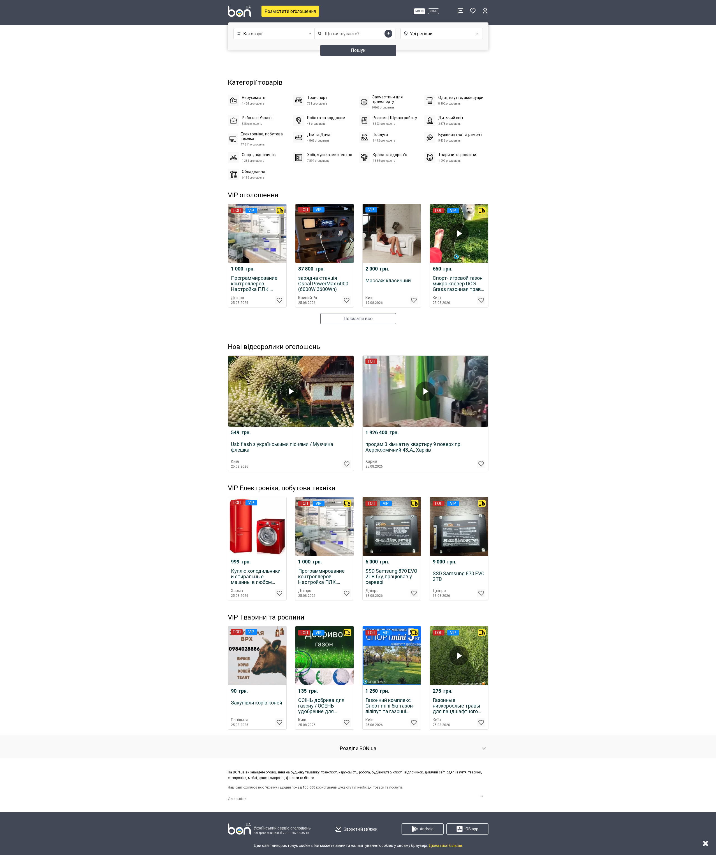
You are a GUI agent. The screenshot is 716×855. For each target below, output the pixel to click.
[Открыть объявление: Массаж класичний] (392, 233)
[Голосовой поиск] (388, 34)
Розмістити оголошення (290, 11)
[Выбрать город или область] (436, 34)
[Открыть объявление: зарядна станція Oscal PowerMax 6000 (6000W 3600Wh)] (324, 233)
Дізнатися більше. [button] (446, 845)
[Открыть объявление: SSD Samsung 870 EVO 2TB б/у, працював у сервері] (392, 526)
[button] (273, 34)
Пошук (358, 50)
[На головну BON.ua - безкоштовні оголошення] (239, 11)
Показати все (358, 318)
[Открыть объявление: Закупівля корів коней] (257, 655)
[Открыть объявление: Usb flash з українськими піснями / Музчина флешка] (291, 391)
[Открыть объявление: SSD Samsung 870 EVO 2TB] (459, 526)
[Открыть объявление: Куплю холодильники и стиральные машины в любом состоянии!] (257, 526)
